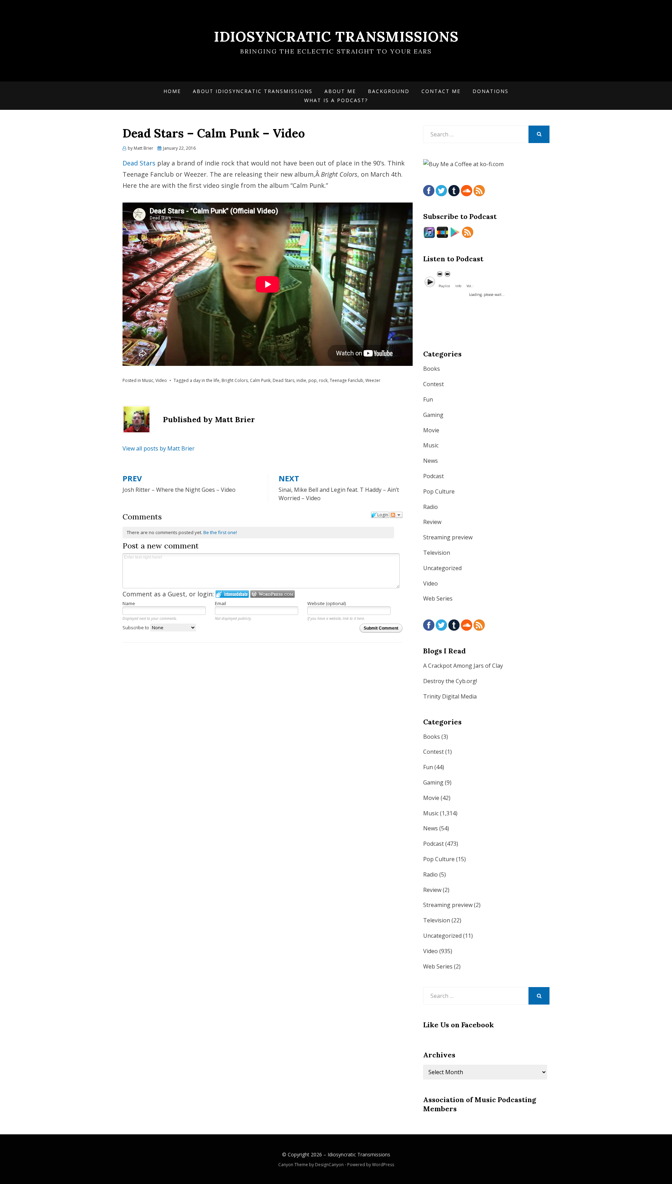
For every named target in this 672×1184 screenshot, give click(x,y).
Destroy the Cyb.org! (450, 681)
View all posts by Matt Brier (158, 448)
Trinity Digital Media (450, 696)
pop (312, 380)
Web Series (438, 598)
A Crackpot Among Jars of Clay (463, 665)
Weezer (372, 380)
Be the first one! (220, 532)
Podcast (433, 476)
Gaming (433, 415)
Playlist (444, 286)
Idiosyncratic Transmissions (336, 36)
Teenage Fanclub (346, 380)
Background (389, 91)
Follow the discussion (396, 515)
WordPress (383, 1165)
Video (161, 380)
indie (301, 380)
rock (323, 380)
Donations (490, 91)
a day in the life (204, 380)
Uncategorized (442, 568)
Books (431, 369)
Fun (428, 399)
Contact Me (441, 91)
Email (220, 603)
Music (147, 380)
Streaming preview (447, 537)
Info (458, 286)
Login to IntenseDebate (232, 594)
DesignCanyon (329, 1165)
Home (172, 91)
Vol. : (470, 286)
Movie (431, 430)
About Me (340, 91)
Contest (433, 384)
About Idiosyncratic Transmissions (253, 91)
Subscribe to (136, 627)
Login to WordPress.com (272, 594)
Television (436, 552)
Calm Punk (260, 380)
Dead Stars (138, 163)
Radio (430, 507)
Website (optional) (326, 603)
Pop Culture (439, 491)
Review (432, 522)
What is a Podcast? (336, 100)
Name (128, 603)
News (430, 461)
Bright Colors (235, 380)
